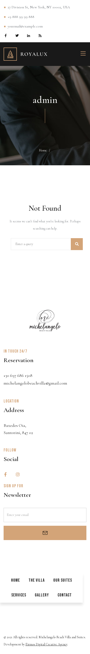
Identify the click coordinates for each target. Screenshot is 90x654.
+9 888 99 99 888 (21, 17)
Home (43, 150)
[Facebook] (5, 35)
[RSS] (40, 35)
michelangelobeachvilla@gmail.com (35, 383)
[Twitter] (17, 35)
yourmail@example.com (25, 26)
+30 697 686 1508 (18, 375)
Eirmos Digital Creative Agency (46, 644)
